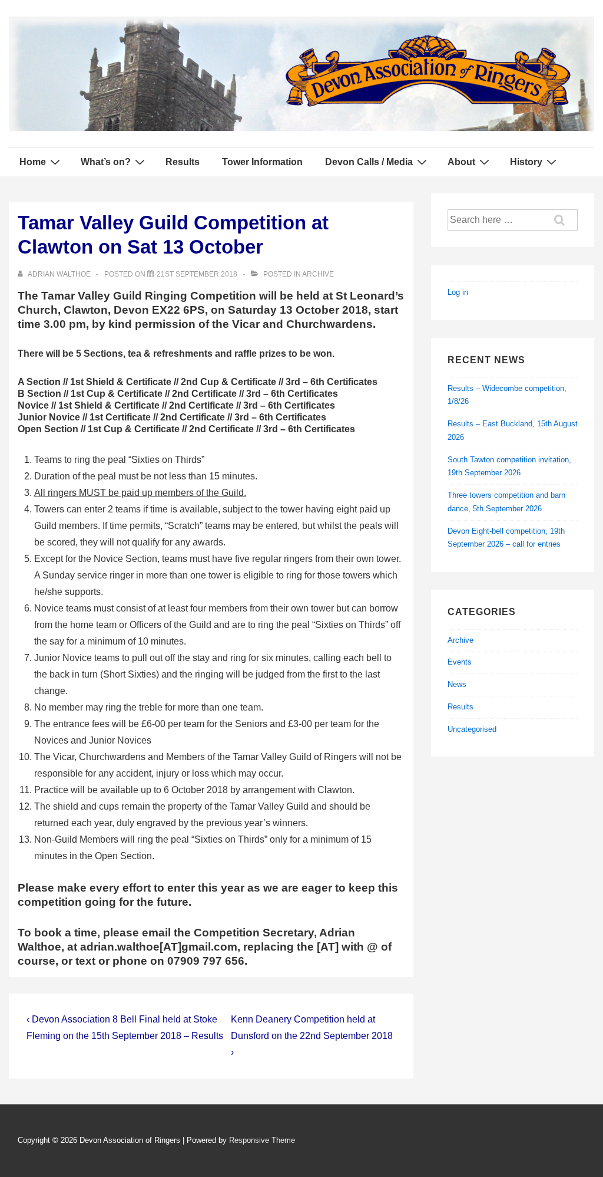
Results (182, 162)
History (526, 162)
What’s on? (106, 162)
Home (32, 162)
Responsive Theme (262, 1140)
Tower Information (262, 162)
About (461, 162)
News (457, 684)
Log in (458, 292)
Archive (318, 274)
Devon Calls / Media (369, 162)
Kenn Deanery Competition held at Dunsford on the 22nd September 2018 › (312, 1035)
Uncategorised (472, 729)
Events (460, 661)
